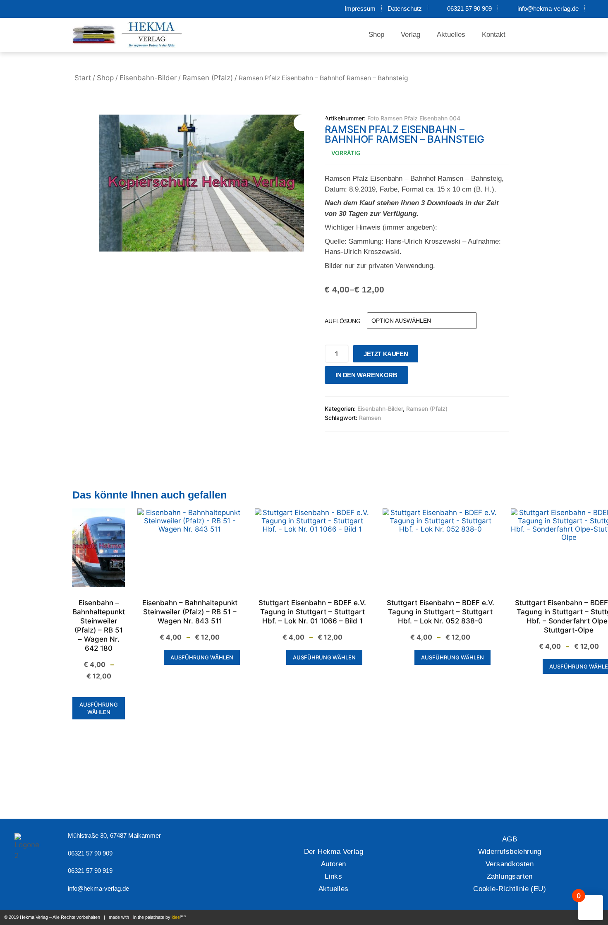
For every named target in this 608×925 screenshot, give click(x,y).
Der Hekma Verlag (333, 852)
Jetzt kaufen (386, 353)
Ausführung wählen (98, 708)
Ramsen (370, 417)
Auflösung (343, 321)
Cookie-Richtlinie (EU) (509, 889)
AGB (509, 839)
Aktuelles (451, 34)
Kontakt (493, 34)
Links (333, 876)
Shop (376, 34)
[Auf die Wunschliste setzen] (416, 377)
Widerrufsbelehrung (509, 852)
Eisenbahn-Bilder (148, 78)
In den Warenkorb (366, 375)
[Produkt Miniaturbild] (310, 123)
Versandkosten (510, 864)
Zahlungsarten (510, 876)
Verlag (410, 34)
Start (82, 78)
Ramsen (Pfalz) (207, 78)
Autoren (333, 864)
